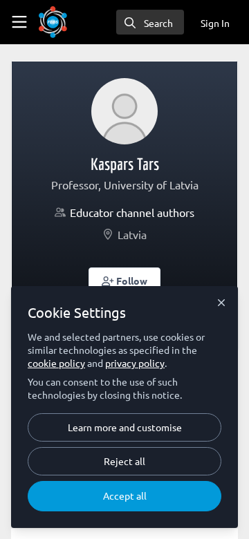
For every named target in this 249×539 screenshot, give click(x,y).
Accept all (125, 495)
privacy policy (135, 363)
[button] (125, 279)
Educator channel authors (132, 212)
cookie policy (56, 363)
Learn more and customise (125, 427)
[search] (150, 22)
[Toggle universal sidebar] (19, 22)
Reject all (124, 461)
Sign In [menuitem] (215, 23)
